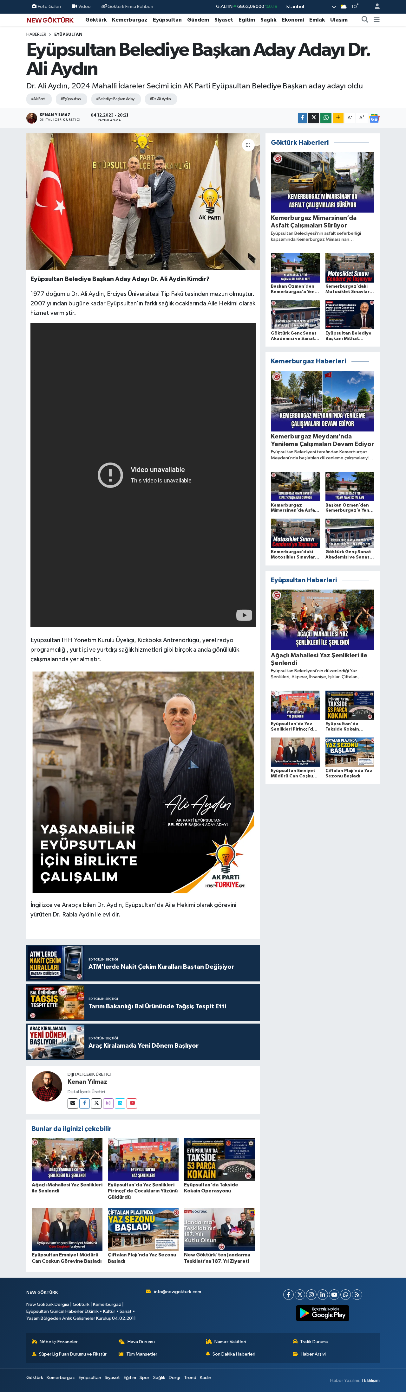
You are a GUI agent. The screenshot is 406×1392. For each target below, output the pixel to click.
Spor (144, 1377)
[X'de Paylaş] (313, 118)
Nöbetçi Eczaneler (59, 1341)
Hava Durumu (141, 1341)
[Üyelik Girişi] (375, 7)
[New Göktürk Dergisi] (50, 19)
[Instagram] (108, 1103)
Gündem (198, 19)
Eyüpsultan (167, 19)
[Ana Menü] (377, 20)
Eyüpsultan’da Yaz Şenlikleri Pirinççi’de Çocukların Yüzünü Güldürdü (143, 1190)
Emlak (317, 19)
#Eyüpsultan (71, 99)
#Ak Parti (38, 99)
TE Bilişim (370, 1380)
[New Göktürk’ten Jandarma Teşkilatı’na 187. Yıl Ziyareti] (219, 1229)
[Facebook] (84, 1103)
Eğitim (247, 19)
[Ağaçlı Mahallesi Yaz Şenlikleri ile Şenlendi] (67, 1159)
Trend (190, 1377)
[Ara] (365, 20)
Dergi (174, 1377)
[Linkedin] (120, 1103)
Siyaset (223, 19)
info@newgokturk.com (177, 1291)
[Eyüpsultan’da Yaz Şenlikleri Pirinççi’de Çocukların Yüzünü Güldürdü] (143, 1159)
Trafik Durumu (314, 1341)
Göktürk (96, 19)
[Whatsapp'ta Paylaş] (325, 118)
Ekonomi (293, 19)
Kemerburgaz (129, 19)
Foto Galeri (49, 6)
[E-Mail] (73, 1103)
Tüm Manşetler (141, 1354)
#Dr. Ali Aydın (160, 99)
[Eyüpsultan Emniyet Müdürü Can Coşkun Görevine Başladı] (67, 1229)
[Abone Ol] (374, 118)
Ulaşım (339, 19)
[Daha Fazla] (338, 118)
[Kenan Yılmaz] (47, 1086)
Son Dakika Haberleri (234, 1354)
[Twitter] (96, 1103)
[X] (300, 1294)
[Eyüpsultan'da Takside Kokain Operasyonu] (219, 1159)
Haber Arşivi (313, 1354)
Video (84, 6)
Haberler (36, 34)
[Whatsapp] (345, 1294)
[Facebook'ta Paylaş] (302, 118)
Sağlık (268, 19)
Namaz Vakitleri (230, 1341)
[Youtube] (132, 1103)
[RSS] (357, 1294)
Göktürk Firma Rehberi (130, 6)
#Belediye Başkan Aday (115, 99)
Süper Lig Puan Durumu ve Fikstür (73, 1354)
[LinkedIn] (323, 1294)
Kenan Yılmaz (87, 1082)
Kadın (205, 1377)
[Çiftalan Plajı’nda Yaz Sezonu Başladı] (143, 1229)
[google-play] (323, 1313)
